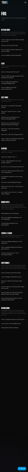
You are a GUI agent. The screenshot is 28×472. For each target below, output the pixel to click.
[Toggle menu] (25, 2)
